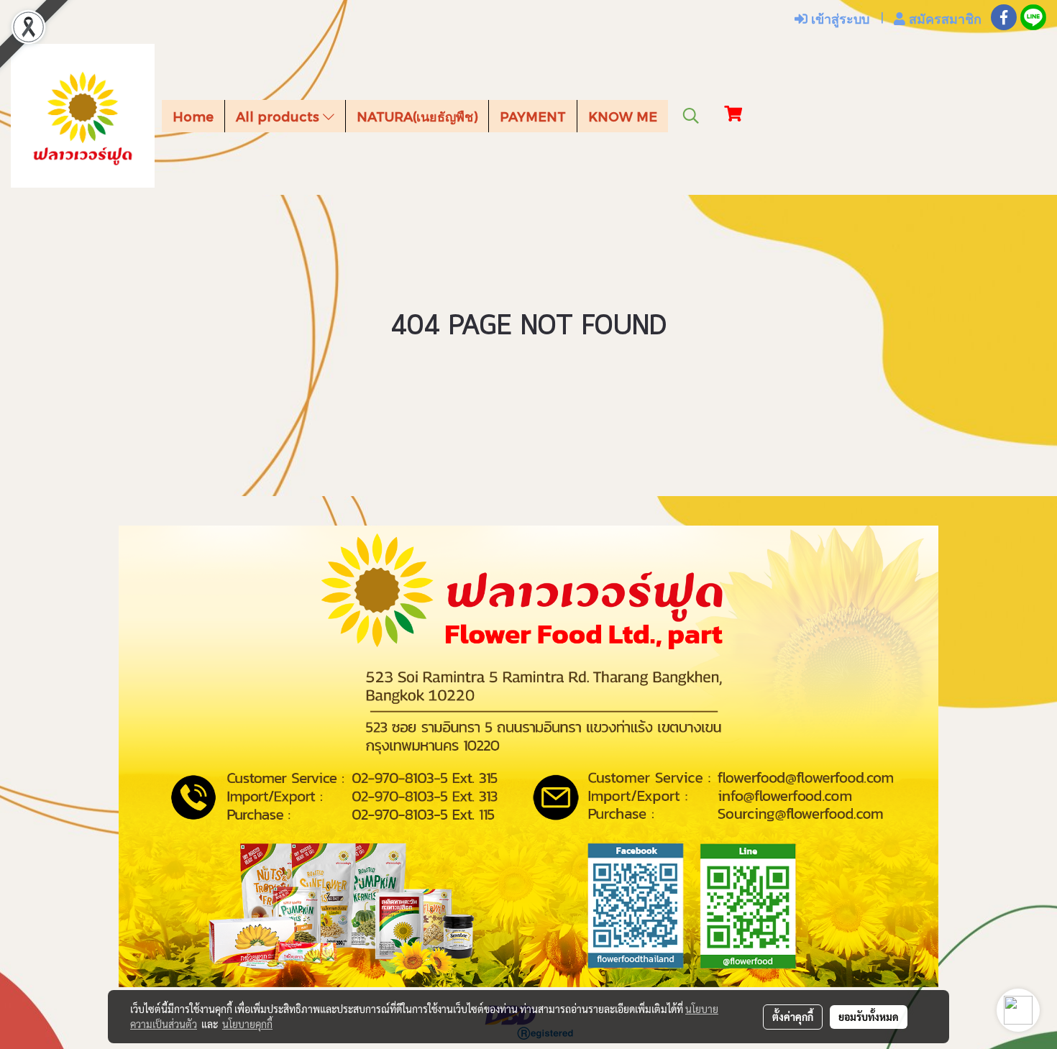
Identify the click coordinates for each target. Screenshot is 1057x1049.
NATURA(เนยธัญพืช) (417, 116)
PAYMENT (533, 116)
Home (193, 116)
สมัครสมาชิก (943, 18)
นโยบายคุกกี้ (247, 1023)
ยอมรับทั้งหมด (868, 1016)
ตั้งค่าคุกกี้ (792, 1016)
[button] (691, 115)
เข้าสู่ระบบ (838, 18)
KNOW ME (622, 116)
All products (279, 116)
